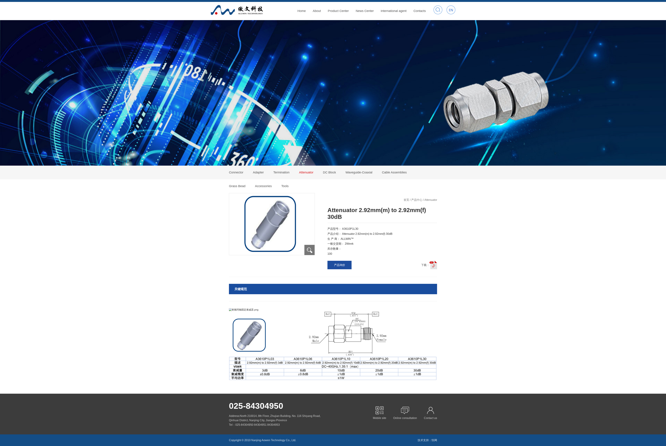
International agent (394, 11)
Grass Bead (237, 186)
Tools (285, 186)
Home (301, 11)
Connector (236, 172)
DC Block (329, 172)
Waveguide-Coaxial (358, 172)
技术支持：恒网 (427, 440)
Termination (281, 172)
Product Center (338, 11)
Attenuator (306, 172)
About (317, 11)
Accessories (263, 186)
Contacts (419, 11)
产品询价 (339, 265)
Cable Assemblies (394, 172)
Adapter (258, 172)
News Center (365, 11)
